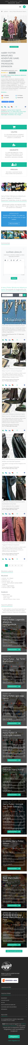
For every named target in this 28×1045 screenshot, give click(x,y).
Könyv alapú (23, 111)
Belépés (18, 3)
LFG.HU (20, 1)
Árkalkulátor (11, 3)
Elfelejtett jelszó (5, 1000)
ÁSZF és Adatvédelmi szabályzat (8, 1004)
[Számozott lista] (14, 260)
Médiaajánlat (4, 1009)
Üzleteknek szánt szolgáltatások (9, 1007)
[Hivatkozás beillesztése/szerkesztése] (17, 260)
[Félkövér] (5, 260)
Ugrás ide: (23, 70)
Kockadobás (11, 114)
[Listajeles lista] (11, 260)
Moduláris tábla (13, 113)
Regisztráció (4, 998)
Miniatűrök (4, 111)
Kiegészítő (18, 110)
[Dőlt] (8, 260)
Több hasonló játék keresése (14, 951)
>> (21, 565)
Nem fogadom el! (14, 1040)
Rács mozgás (17, 114)
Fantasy (9, 110)
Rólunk (3, 1002)
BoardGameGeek (13, 1)
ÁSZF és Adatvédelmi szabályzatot (14, 1024)
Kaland (13, 110)
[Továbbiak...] (20, 260)
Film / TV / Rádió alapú (13, 111)
